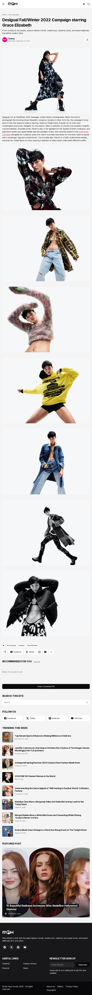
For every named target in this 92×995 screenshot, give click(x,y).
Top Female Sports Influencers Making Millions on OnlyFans (43, 736)
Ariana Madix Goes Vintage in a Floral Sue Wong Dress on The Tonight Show (51, 830)
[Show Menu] (3, 4)
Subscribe (83, 965)
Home (4, 15)
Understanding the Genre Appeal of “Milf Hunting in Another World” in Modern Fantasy (52, 789)
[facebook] (4, 947)
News (25, 968)
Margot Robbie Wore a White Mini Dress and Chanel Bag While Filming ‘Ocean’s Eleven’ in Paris (48, 816)
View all (37, 662)
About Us (51, 986)
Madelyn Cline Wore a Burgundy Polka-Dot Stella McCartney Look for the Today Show (49, 803)
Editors (60, 986)
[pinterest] (18, 947)
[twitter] (11, 947)
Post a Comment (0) (46, 686)
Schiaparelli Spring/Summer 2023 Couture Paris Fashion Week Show (47, 763)
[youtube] (24, 947)
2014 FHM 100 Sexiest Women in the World (35, 776)
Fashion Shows (29, 963)
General (5, 968)
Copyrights (51, 990)
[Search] (88, 4)
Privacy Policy (72, 986)
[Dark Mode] (84, 4)
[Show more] (51, 651)
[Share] (87, 39)
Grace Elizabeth (32, 645)
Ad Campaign (14, 15)
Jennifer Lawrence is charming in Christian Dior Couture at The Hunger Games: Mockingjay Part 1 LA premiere (52, 749)
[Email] (45, 651)
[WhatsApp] (39, 651)
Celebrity (6, 963)
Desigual (21, 645)
